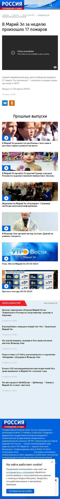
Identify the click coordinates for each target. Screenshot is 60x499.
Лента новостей (28, 15)
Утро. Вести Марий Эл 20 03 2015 (20, 264)
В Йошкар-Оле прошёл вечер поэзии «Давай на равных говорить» (27, 235)
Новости (15, 15)
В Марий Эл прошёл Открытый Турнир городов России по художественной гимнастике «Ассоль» (28, 175)
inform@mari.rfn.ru (26, 452)
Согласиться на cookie (20, 491)
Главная (5, 15)
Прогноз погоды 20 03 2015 (17, 292)
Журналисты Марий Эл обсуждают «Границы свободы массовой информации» (26, 205)
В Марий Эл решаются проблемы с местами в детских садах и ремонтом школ (26, 144)
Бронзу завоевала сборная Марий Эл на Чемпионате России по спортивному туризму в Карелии (27, 312)
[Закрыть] (52, 462)
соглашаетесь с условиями (20, 472)
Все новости (50, 303)
